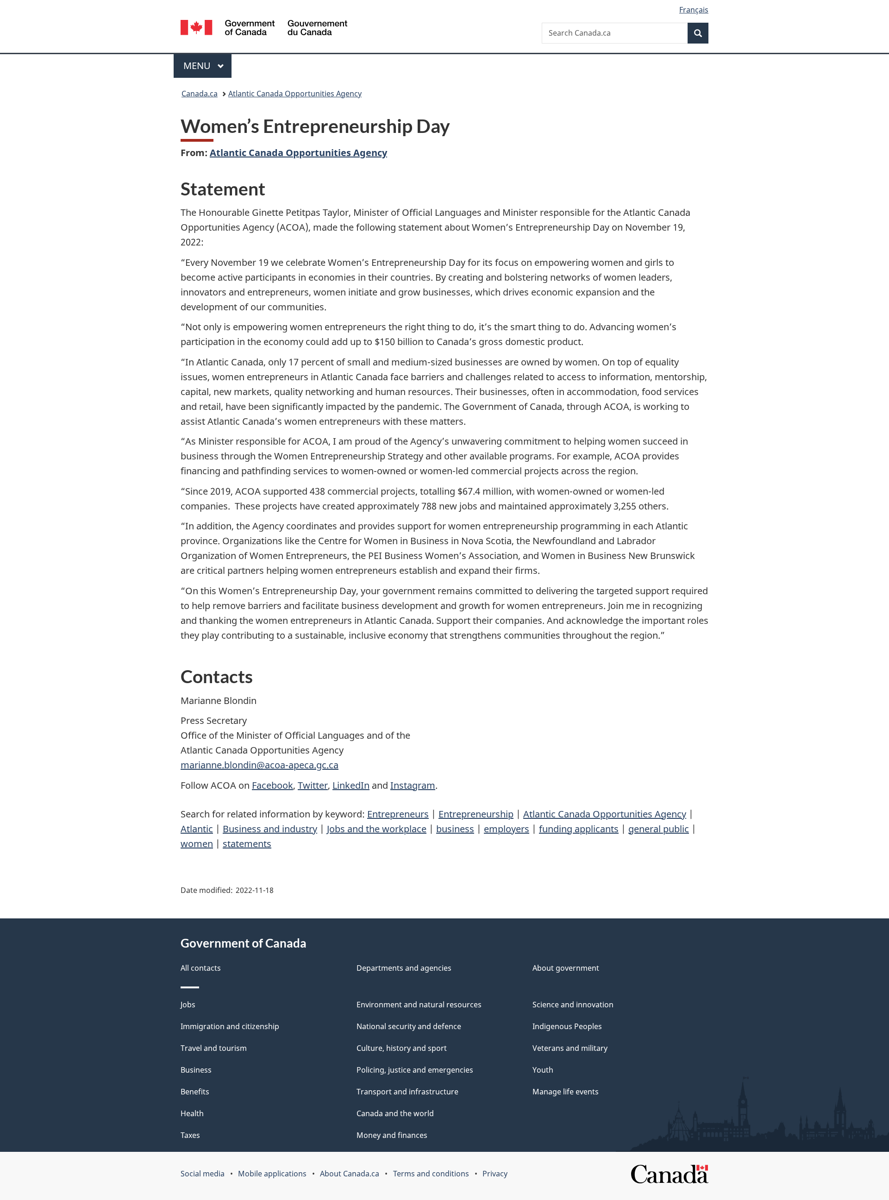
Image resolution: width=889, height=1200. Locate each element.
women (197, 843)
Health (192, 1113)
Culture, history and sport (402, 1048)
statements (247, 843)
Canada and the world (395, 1113)
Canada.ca (200, 93)
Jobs (188, 1004)
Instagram (412, 785)
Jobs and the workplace (376, 829)
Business (196, 1070)
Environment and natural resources (419, 1004)
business (455, 829)
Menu (198, 65)
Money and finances (392, 1135)
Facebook (272, 785)
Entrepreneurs (398, 814)
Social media (203, 1174)
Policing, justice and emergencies (415, 1070)
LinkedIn (350, 785)
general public (658, 829)
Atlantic (197, 829)
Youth (542, 1070)
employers (506, 829)
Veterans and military (569, 1048)
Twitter (313, 785)
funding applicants (579, 829)
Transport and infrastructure (407, 1092)
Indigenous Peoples (567, 1026)
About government (565, 968)
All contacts (201, 968)
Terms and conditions (431, 1174)
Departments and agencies (404, 968)
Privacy (494, 1174)
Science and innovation (573, 1004)
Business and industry (270, 829)
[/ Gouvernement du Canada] (264, 29)
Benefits (195, 1092)
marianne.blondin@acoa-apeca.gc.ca (259, 765)
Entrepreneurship (475, 814)
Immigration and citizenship (230, 1026)
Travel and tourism (214, 1048)
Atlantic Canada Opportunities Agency (295, 93)
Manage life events (565, 1092)
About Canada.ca (349, 1174)
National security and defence (409, 1026)
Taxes (190, 1135)
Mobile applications (272, 1174)
